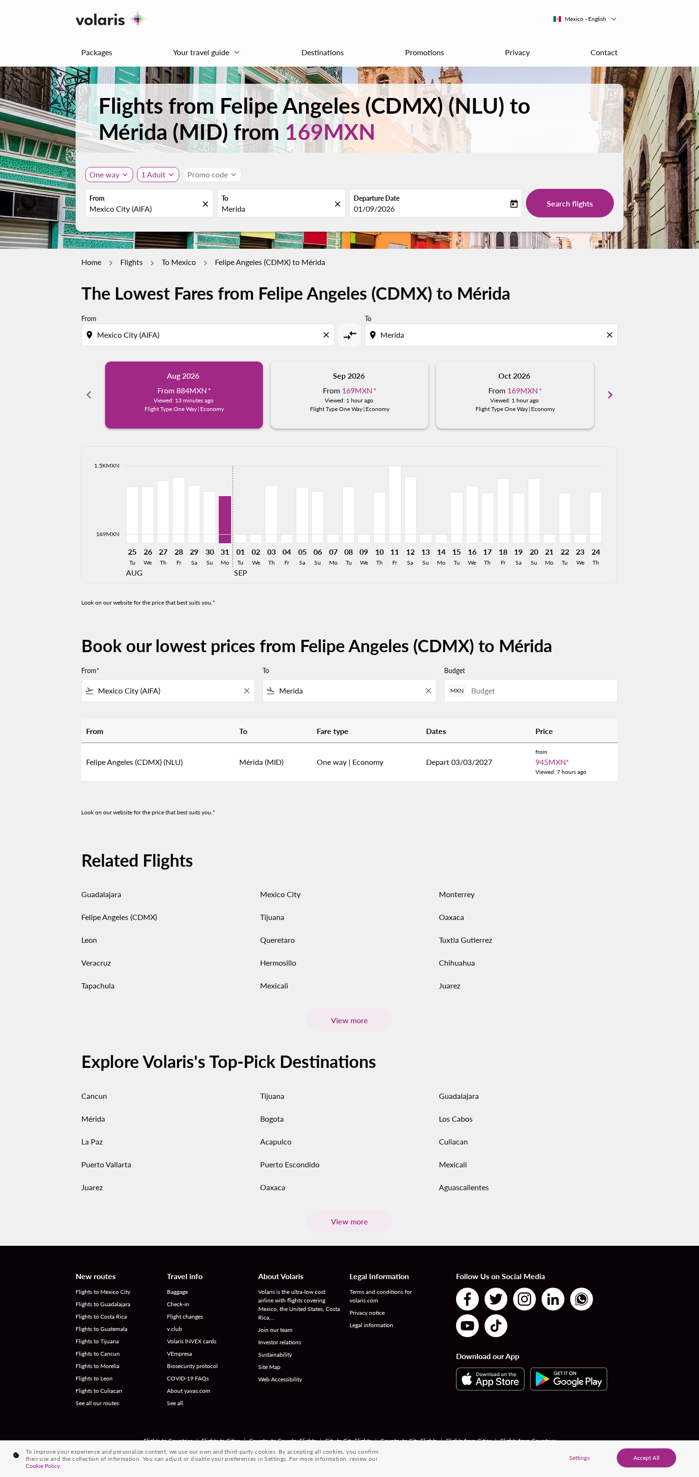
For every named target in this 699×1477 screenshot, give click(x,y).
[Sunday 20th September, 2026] (534, 511)
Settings (579, 1457)
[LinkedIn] (553, 1299)
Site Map (269, 1366)
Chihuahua (457, 962)
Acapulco (275, 1141)
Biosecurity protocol (192, 1365)
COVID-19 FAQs (188, 1378)
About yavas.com (188, 1390)
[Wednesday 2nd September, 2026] (256, 538)
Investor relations (279, 1342)
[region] (349, 1458)
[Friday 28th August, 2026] (178, 510)
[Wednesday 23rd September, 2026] (580, 538)
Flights (131, 261)
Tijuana (272, 916)
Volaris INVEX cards (191, 1341)
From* (90, 670)
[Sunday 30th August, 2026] (209, 517)
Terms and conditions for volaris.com (381, 1296)
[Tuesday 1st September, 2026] (240, 538)
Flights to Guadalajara (103, 1304)
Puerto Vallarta (106, 1164)
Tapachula (98, 985)
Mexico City (280, 894)
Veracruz (96, 962)
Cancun (94, 1095)
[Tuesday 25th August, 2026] (132, 515)
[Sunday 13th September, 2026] (425, 538)
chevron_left (89, 394)
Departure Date (376, 198)
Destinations (322, 52)
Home (91, 261)
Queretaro (277, 939)
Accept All (646, 1457)
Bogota (272, 1118)
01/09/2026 (374, 208)
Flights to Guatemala (101, 1328)
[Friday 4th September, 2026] (287, 538)
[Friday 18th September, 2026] (503, 511)
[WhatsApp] (581, 1299)
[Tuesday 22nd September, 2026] (565, 518)
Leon (89, 939)
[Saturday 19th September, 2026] (518, 518)
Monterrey (457, 894)
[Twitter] (496, 1299)
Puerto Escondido (290, 1164)
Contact (604, 52)
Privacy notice (367, 1312)
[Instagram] (524, 1299)
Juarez (449, 985)
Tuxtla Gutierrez (465, 939)
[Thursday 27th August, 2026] (163, 511)
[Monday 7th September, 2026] (333, 538)
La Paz (92, 1141)
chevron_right (610, 394)
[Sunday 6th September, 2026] (317, 517)
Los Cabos (456, 1118)
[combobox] (144, 209)
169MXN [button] (330, 131)
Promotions (424, 52)
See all (175, 1403)
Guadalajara (101, 894)
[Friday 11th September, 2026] (394, 504)
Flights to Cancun (98, 1353)
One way (104, 174)
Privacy (517, 52)
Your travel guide (207, 52)
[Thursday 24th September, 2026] (596, 517)
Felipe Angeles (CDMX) (119, 916)
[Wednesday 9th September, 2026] (364, 538)
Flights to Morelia (97, 1365)
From (97, 198)
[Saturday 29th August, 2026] (194, 514)
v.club (174, 1328)
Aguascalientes (464, 1187)
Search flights (570, 203)
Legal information (371, 1325)
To (225, 198)
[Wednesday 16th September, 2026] (472, 514)
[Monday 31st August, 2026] (225, 519)
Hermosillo (278, 962)
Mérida (93, 1118)
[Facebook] (467, 1299)
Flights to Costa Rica (101, 1316)
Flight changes (185, 1316)
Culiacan (453, 1141)
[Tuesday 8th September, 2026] (348, 515)
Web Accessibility (280, 1379)
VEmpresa (179, 1353)
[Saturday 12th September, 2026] (410, 510)
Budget (454, 670)
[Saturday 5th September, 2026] (302, 515)
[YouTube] (467, 1325)
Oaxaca (451, 916)
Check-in (178, 1304)
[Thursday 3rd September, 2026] (271, 514)
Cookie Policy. (43, 1465)
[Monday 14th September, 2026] (441, 538)
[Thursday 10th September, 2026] (379, 517)
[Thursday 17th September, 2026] (487, 518)
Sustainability (275, 1354)
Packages (96, 52)
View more (349, 1020)
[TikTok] (496, 1325)
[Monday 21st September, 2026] (549, 538)
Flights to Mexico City (103, 1291)
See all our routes (97, 1403)
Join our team (275, 1329)
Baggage (177, 1291)
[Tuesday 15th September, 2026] (456, 517)
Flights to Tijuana (97, 1341)
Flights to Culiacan (99, 1390)
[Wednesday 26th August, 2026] (147, 515)
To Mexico (179, 261)
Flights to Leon (94, 1378)
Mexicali (274, 985)
